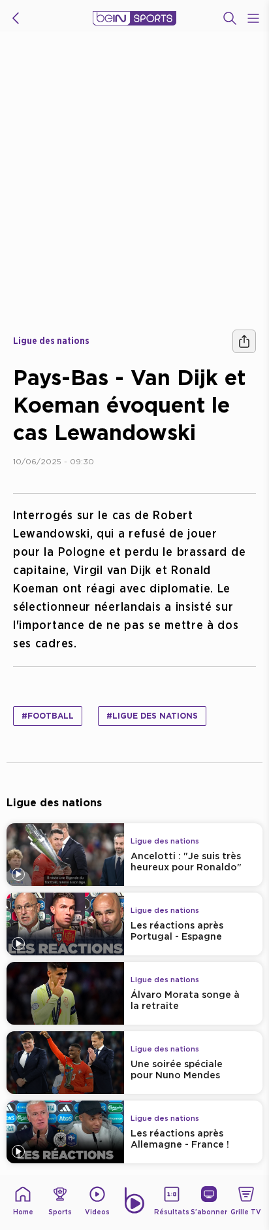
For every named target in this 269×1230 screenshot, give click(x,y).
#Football (48, 715)
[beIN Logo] (134, 18)
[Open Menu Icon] (253, 18)
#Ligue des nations (152, 715)
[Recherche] (230, 18)
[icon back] (16, 18)
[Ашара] (244, 341)
